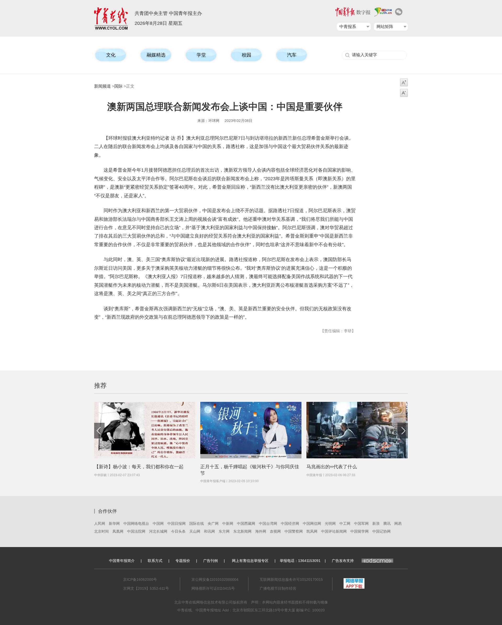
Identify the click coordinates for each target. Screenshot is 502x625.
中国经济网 (290, 523)
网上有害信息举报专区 (250, 561)
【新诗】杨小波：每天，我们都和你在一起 (139, 466)
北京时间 (101, 531)
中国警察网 (293, 531)
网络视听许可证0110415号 (213, 588)
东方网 (224, 531)
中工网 (344, 523)
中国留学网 (359, 531)
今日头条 (178, 531)
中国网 (158, 523)
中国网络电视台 (136, 523)
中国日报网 (176, 523)
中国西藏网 (246, 523)
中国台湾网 (268, 523)
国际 (118, 86)
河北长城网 (158, 531)
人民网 (99, 523)
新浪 (376, 523)
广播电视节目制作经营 (278, 588)
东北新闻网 (242, 531)
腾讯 (387, 523)
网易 (398, 523)
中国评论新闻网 (334, 531)
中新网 (227, 523)
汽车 (291, 55)
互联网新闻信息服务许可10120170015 (291, 579)
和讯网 (209, 531)
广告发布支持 (343, 561)
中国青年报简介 (122, 561)
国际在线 (196, 523)
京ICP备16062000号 (140, 579)
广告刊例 (210, 561)
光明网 (330, 523)
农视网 (275, 531)
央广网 (213, 523)
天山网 (194, 531)
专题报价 (182, 561)
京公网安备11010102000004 (214, 579)
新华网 (114, 523)
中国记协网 (381, 531)
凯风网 (311, 531)
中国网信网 (312, 523)
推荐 (100, 385)
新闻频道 (102, 86)
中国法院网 (136, 531)
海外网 (260, 531)
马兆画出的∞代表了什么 (331, 466)
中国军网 (361, 523)
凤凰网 (117, 531)
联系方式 (155, 561)
